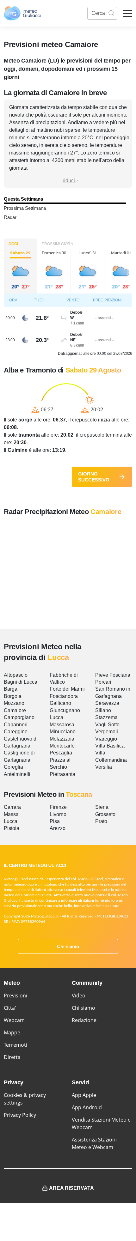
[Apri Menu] (127, 13)
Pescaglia (61, 752)
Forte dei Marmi (67, 689)
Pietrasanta (62, 774)
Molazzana (62, 739)
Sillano (103, 710)
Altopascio (16, 675)
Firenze (58, 807)
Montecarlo (62, 745)
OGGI (13, 244)
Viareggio (106, 739)
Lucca (56, 717)
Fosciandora (64, 696)
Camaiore (15, 710)
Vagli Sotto (107, 724)
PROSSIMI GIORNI (58, 244)
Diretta (12, 1057)
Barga (10, 689)
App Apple (84, 1095)
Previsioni (15, 995)
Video (78, 995)
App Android (87, 1107)
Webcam (14, 1020)
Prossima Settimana (25, 208)
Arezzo (57, 828)
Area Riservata (71, 1188)
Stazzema (106, 717)
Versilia (103, 767)
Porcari (103, 682)
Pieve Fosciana (112, 675)
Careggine (16, 731)
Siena (101, 807)
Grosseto (105, 814)
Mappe (12, 1032)
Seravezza (107, 703)
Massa (11, 814)
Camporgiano (19, 717)
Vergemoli (106, 731)
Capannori (16, 724)
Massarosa (62, 724)
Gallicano (60, 703)
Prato (101, 821)
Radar (10, 217)
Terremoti (15, 1044)
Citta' (10, 1007)
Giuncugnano (65, 710)
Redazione (84, 1020)
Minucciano (63, 731)
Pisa (55, 821)
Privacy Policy (20, 1114)
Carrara (12, 807)
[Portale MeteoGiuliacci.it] (22, 13)
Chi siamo (68, 946)
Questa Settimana (23, 199)
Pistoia (11, 828)
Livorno (58, 814)
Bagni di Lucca (20, 682)
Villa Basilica (110, 745)
